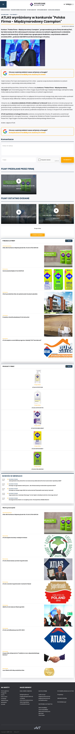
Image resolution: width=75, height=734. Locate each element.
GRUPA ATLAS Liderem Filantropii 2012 (13, 607)
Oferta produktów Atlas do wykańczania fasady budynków (20, 294)
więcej (69, 241)
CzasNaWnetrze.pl (24, 704)
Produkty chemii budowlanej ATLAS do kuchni (16, 317)
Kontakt (3, 704)
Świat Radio (42, 715)
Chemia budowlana (5, 9)
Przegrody (3, 693)
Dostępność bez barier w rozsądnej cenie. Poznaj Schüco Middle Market (29, 499)
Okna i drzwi (4, 696)
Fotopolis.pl (60, 694)
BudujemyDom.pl (24, 694)
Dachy (2, 695)
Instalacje (3, 698)
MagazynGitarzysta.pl (44, 696)
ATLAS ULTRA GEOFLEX (38, 469)
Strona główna (5, 691)
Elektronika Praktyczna (44, 711)
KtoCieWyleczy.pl (61, 702)
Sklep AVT (16, 732)
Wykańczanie (4, 700)
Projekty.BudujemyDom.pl (26, 696)
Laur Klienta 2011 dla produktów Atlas (13, 670)
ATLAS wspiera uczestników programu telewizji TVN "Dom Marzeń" (22, 340)
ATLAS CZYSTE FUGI (37, 387)
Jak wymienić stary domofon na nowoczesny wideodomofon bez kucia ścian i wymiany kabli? (35, 481)
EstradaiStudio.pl (43, 700)
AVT (8, 732)
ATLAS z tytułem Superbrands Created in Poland (17, 584)
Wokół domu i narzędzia (54, 9)
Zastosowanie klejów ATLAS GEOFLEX (13, 271)
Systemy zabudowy (31, 9)
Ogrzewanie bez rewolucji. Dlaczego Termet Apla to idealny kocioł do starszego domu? (33, 495)
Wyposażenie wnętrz (42, 9)
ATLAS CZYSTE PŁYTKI (37, 408)
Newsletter (4, 702)
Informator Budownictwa (26, 700)
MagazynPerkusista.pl (44, 698)
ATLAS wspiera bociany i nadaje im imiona (15, 537)
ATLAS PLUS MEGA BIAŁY (37, 428)
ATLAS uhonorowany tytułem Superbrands (15, 561)
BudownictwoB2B (13, 479)
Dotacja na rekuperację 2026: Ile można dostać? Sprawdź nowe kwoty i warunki (31, 490)
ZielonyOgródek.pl (24, 702)
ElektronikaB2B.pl (43, 707)
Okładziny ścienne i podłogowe (18, 9)
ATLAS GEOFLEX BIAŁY (37, 448)
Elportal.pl (41, 713)
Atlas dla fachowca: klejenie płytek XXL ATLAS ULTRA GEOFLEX (20, 248)
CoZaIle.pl (22, 698)
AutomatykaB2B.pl (43, 709)
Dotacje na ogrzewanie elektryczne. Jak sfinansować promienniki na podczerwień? (32, 485)
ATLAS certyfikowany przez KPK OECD (14, 630)
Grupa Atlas (37, 228)
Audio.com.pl (42, 694)
